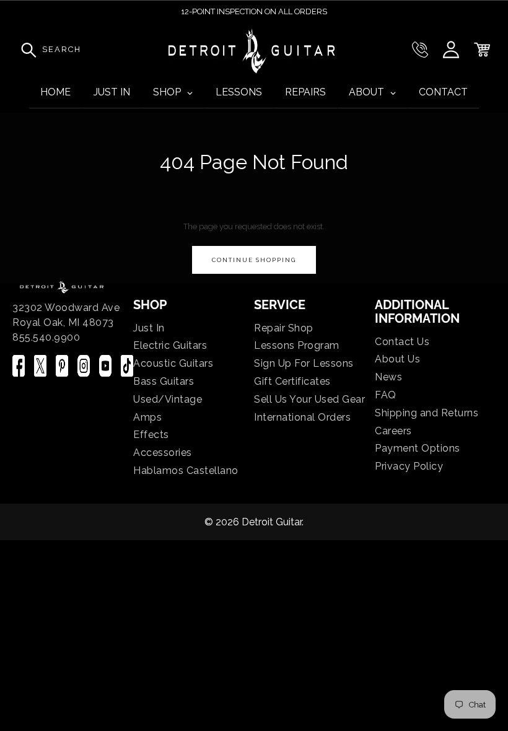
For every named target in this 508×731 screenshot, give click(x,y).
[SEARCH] (25, 49)
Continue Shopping (254, 259)
